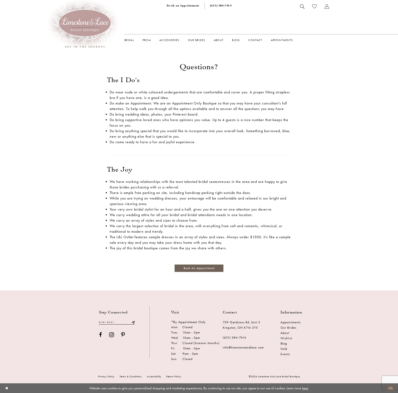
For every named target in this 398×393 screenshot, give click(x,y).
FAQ (284, 349)
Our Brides (288, 328)
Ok (390, 388)
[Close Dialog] (7, 388)
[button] (327, 6)
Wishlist (286, 338)
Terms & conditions (131, 376)
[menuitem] (183, 6)
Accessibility (154, 376)
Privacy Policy (106, 376)
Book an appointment (199, 268)
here (305, 388)
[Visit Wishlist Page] (314, 6)
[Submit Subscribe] (133, 322)
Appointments (291, 322)
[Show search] (302, 6)
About (285, 333)
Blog (284, 343)
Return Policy (173, 376)
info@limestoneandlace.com (243, 347)
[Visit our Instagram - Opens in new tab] (111, 335)
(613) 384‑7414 (234, 337)
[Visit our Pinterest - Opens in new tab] (123, 335)
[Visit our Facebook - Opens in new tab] (100, 335)
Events (285, 354)
